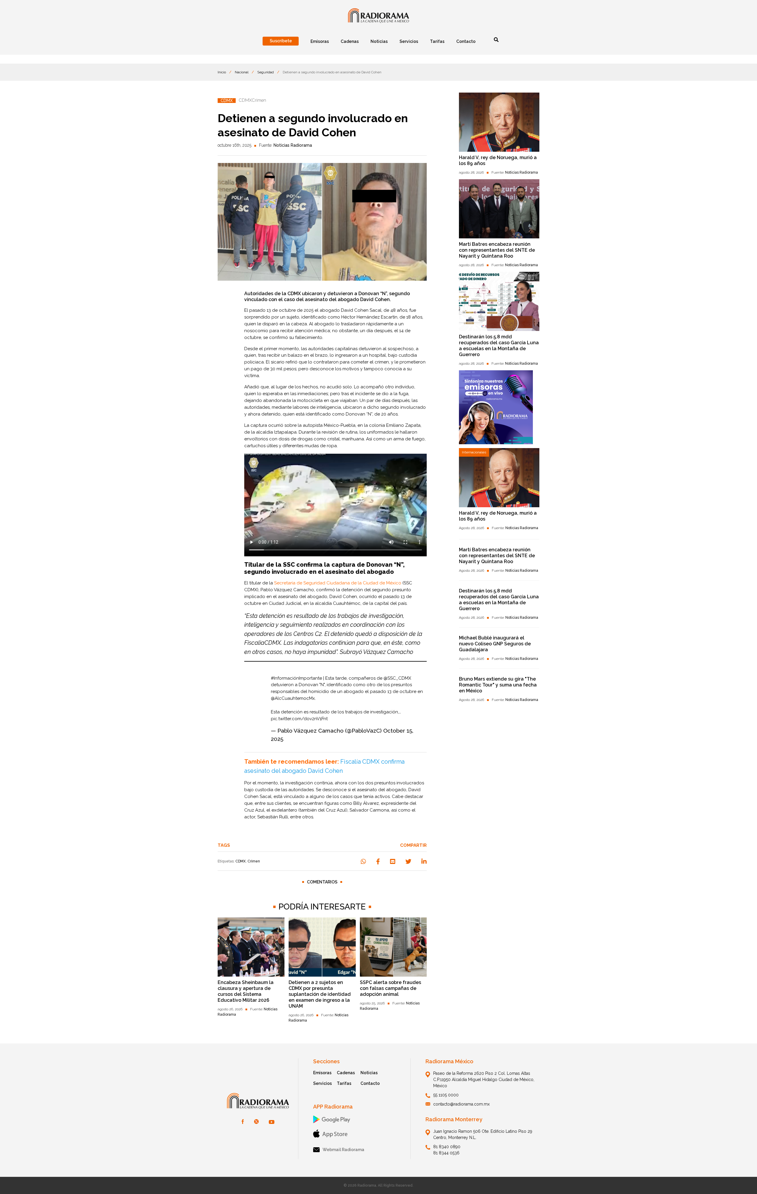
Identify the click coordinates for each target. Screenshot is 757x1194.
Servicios (322, 1083)
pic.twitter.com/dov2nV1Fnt (299, 718)
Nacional (241, 72)
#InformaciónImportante (296, 678)
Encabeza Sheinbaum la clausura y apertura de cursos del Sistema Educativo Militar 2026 (246, 991)
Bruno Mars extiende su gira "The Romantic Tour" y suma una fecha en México (498, 685)
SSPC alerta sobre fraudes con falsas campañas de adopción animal (390, 988)
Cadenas (346, 1072)
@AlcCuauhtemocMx (293, 698)
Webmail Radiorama (343, 1149)
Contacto (370, 1083)
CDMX (240, 861)
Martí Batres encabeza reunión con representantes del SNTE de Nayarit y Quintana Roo (497, 250)
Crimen (254, 861)
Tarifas (344, 1083)
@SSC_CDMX (397, 678)
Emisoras (322, 1072)
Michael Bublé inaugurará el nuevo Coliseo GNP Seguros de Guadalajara (495, 643)
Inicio (222, 72)
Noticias (369, 1072)
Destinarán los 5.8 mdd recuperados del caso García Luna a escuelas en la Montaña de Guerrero (499, 345)
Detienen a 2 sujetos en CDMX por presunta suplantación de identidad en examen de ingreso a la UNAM (320, 994)
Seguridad (265, 72)
